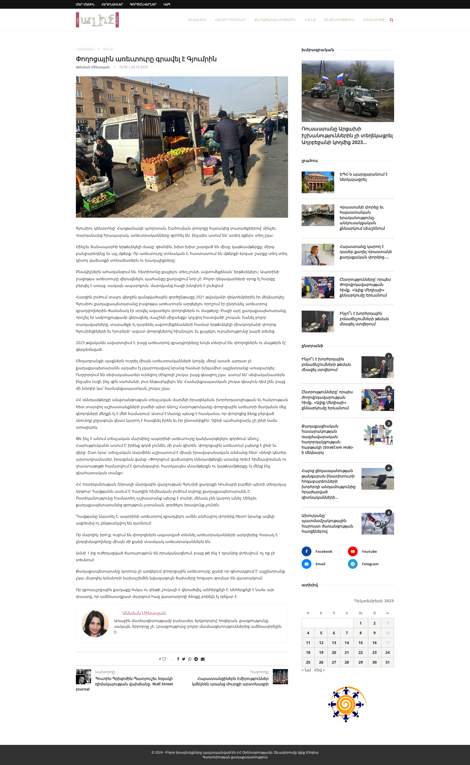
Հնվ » (319, 669)
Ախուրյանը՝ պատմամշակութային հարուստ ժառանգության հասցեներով (327, 523)
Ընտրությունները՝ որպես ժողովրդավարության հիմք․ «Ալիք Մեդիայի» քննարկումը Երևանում (365, 287)
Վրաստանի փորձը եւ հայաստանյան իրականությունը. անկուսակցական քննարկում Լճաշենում (362, 217)
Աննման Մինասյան (93, 67)
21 (347, 652)
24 (387, 652)
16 (374, 642)
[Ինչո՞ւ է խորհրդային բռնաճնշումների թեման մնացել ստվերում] (318, 321)
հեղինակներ (112, 4)
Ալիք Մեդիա (308, 752)
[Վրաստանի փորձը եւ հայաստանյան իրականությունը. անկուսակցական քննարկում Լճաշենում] (318, 215)
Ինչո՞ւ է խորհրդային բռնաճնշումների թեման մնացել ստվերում (364, 318)
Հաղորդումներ (230, 19)
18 (308, 652)
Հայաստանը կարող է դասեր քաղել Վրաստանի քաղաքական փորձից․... (366, 252)
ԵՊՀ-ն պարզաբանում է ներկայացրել (364, 176)
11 (308, 642)
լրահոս (310, 160)
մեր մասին (85, 4)
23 (374, 652)
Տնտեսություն (339, 19)
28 (347, 662)
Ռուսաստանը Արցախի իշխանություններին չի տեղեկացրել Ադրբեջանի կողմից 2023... (347, 135)
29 (360, 662)
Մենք (310, 19)
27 (334, 662)
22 (360, 652)
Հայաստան (85, 49)
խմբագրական (318, 49)
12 (321, 642)
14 (347, 642)
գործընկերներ (143, 4)
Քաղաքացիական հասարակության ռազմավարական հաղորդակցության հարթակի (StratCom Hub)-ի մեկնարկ (328, 439)
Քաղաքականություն (276, 19)
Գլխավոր (197, 19)
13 (334, 642)
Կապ (166, 4)
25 (308, 662)
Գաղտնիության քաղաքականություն (235, 757)
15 (360, 642)
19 (321, 652)
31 (387, 662)
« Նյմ (306, 669)
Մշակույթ (374, 19)
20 (334, 652)
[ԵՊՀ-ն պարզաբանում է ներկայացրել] (318, 182)
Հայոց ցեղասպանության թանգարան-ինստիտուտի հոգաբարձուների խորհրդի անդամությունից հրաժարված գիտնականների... (328, 484)
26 (321, 662)
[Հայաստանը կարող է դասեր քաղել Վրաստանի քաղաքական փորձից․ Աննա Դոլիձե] (318, 255)
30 (374, 662)
